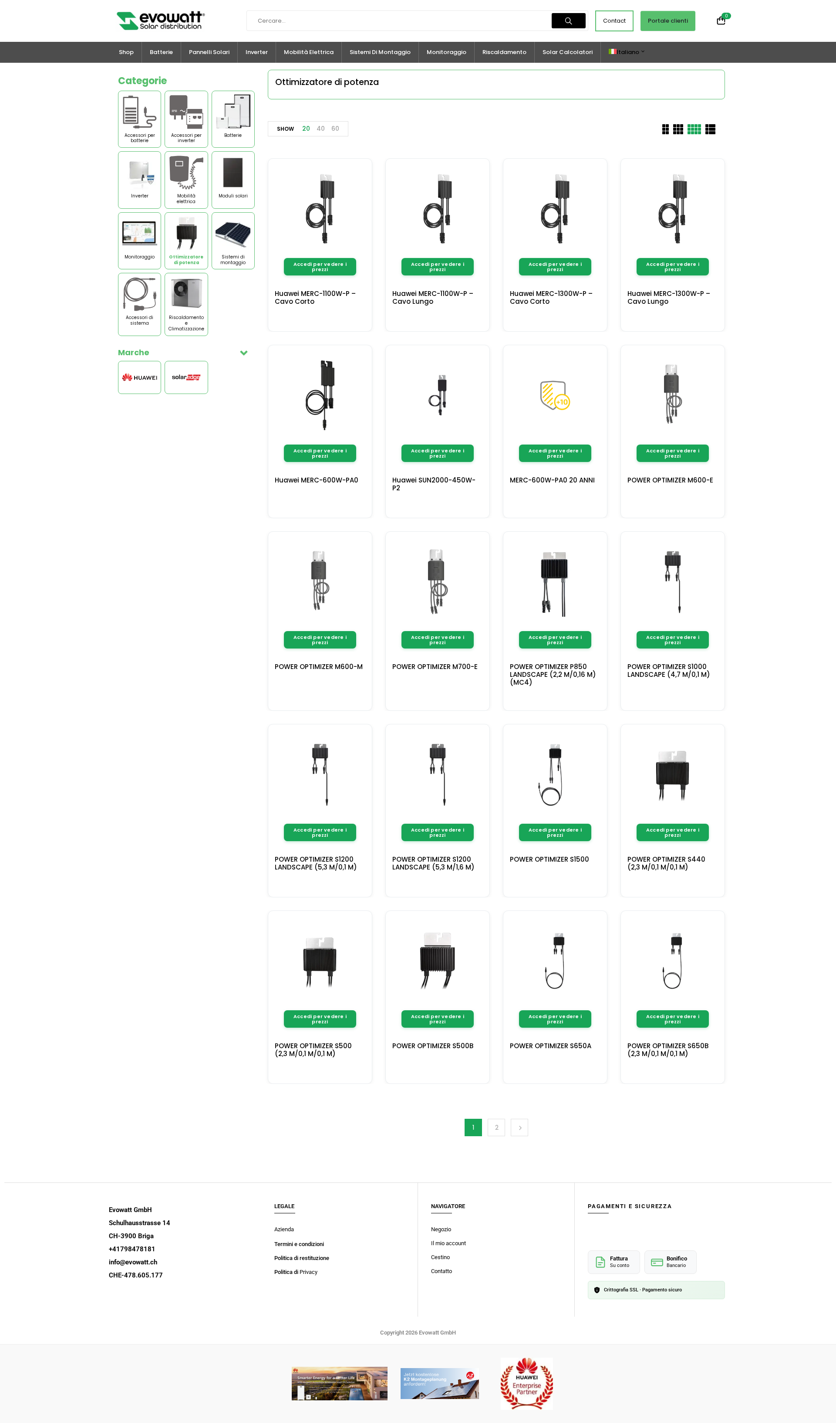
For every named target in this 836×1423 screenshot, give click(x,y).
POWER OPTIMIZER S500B (432, 1045)
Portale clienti (668, 21)
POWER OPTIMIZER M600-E (670, 480)
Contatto (441, 1271)
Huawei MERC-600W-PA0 (316, 480)
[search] (569, 20)
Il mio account (448, 1243)
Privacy (308, 1272)
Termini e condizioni (299, 1244)
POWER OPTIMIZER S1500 (549, 859)
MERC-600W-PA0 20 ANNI (552, 480)
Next (519, 1127)
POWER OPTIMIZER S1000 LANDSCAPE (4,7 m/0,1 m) (668, 670)
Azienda (284, 1229)
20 (306, 128)
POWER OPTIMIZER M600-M (319, 666)
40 (321, 128)
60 (335, 128)
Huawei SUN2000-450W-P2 (433, 483)
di (297, 1272)
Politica (284, 1272)
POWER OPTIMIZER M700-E (435, 666)
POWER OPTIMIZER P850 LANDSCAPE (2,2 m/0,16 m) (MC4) (553, 674)
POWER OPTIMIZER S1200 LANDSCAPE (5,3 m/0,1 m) (316, 863)
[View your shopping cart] (721, 21)
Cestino (440, 1257)
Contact (614, 21)
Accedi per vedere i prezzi (320, 267)
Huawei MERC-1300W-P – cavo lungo (668, 297)
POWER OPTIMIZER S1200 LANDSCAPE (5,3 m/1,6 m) (433, 863)
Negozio (441, 1229)
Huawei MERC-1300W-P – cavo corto (551, 297)
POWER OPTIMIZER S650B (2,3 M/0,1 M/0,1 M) (667, 1049)
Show (285, 128)
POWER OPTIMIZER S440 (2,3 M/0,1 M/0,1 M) (666, 863)
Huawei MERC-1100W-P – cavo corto (315, 297)
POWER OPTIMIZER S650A (550, 1045)
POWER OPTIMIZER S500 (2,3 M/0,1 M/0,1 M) (313, 1049)
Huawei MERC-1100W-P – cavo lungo (432, 297)
